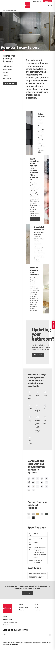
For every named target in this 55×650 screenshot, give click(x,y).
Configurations (7, 69)
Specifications (7, 78)
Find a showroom (38, 1)
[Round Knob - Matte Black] (29, 486)
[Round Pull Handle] (46, 482)
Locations (37, 609)
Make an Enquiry (27, 593)
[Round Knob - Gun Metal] (42, 486)
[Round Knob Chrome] (37, 478)
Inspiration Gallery (23, 607)
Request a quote (47, 1)
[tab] (3, 50)
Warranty (5, 616)
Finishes (5, 75)
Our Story (37, 607)
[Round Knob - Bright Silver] (29, 478)
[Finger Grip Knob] (42, 478)
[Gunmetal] (46, 514)
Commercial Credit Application (10, 622)
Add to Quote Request (10, 83)
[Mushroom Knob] (46, 478)
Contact (36, 604)
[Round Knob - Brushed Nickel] (46, 486)
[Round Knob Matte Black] (37, 482)
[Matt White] (29, 517)
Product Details (7, 66)
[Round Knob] (42, 482)
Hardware (6, 72)
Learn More (35, 219)
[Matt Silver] (33, 514)
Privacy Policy (6, 624)
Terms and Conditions (8, 619)
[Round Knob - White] (37, 486)
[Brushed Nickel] (42, 514)
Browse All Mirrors (38, 354)
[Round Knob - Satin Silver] (33, 490)
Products (21, 604)
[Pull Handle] (29, 482)
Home (4, 10)
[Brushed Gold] (37, 514)
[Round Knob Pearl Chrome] (33, 478)
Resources (21, 609)
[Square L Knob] (33, 482)
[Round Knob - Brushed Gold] (33, 486)
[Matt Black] (33, 517)
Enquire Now (53, 325)
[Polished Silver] (29, 514)
